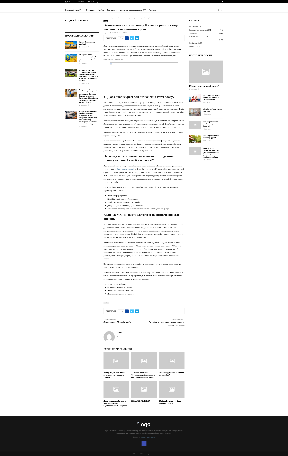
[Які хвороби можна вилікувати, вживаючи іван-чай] (195, 125)
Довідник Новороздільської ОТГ (133, 10)
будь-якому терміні (125, 169)
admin (107, 33)
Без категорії (193, 26)
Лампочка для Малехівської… (118, 322)
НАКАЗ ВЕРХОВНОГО (141, 401)
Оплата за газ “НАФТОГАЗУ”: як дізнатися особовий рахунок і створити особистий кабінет (211, 152)
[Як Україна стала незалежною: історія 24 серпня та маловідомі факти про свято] (71, 58)
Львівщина (193, 33)
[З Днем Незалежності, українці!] (71, 45)
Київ (106, 303)
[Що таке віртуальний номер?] (206, 72)
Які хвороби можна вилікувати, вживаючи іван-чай (212, 124)
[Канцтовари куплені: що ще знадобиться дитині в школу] (195, 98)
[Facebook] (219, 10)
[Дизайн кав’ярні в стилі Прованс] (195, 112)
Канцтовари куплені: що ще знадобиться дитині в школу (211, 97)
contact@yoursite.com (148, 437)
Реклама (152, 10)
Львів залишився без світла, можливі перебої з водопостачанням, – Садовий (115, 403)
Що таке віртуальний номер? (204, 86)
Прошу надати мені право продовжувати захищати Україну (114, 375)
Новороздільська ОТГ (73, 10)
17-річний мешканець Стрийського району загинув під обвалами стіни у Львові (143, 375)
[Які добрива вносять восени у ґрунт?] (195, 139)
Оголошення (112, 10)
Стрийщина (90, 10)
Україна (101, 10)
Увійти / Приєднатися (95, 2)
